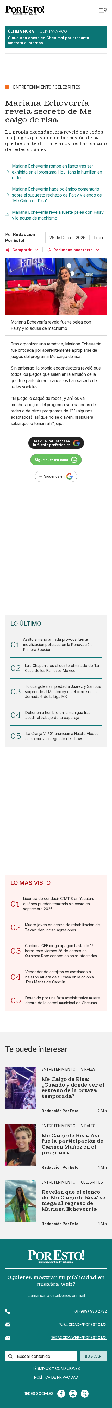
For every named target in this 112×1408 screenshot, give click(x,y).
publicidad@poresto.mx (83, 1324)
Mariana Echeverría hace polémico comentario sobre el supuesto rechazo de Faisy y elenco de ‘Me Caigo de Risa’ (57, 194)
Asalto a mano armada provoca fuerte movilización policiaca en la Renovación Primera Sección (57, 644)
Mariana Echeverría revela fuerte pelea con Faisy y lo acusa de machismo (58, 215)
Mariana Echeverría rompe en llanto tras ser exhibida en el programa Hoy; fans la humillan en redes (57, 171)
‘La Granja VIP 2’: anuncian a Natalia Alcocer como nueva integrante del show (62, 736)
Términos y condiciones (56, 1368)
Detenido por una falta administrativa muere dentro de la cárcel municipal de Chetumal (62, 1000)
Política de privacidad (56, 1377)
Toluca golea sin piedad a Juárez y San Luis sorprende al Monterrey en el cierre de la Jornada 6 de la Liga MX (63, 691)
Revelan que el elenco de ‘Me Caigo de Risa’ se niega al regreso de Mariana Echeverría (73, 1200)
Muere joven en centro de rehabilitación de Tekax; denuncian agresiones (62, 927)
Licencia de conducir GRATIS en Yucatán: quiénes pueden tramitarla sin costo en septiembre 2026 (58, 903)
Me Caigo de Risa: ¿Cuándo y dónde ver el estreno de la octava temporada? (73, 1087)
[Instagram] (73, 1394)
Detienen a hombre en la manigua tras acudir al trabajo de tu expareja (57, 715)
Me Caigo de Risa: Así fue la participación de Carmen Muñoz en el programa (72, 1144)
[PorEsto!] (24, 10)
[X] (85, 1394)
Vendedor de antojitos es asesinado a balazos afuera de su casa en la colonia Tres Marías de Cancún (59, 977)
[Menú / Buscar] (103, 10)
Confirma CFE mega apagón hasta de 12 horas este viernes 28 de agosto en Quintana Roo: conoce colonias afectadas (61, 950)
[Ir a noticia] (20, 1088)
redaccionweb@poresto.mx (79, 1337)
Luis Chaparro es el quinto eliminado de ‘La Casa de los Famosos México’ (62, 668)
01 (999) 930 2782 (90, 1311)
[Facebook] (61, 1394)
